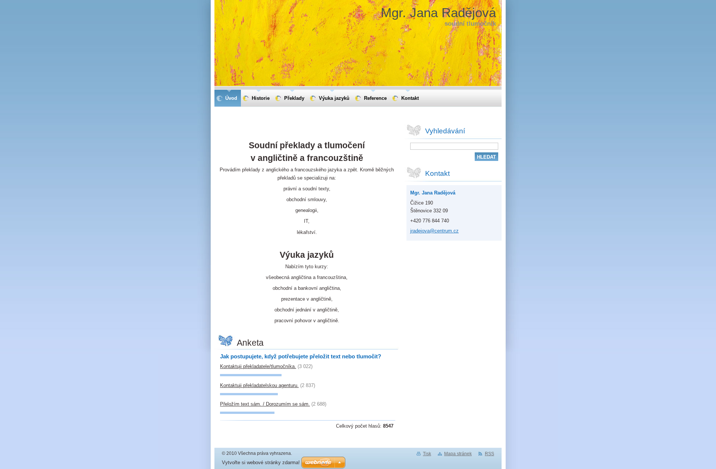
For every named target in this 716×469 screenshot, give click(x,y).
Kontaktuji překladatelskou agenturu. (259, 385)
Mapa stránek (458, 453)
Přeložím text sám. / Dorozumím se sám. (265, 404)
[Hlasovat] (251, 374)
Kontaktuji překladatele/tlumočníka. (258, 366)
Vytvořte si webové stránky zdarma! (261, 462)
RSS (489, 453)
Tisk (427, 453)
